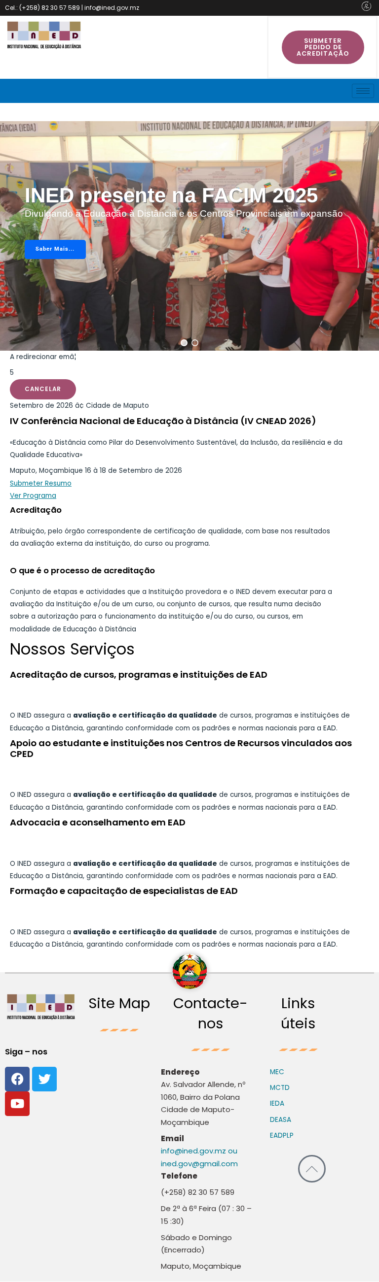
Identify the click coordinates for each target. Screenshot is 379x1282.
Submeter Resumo (41, 483)
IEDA (277, 1103)
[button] (184, 342)
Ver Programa (33, 495)
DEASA (280, 1119)
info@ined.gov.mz (193, 1151)
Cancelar (43, 389)
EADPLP (282, 1135)
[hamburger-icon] (363, 91)
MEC (277, 1072)
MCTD (280, 1087)
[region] (189, 236)
